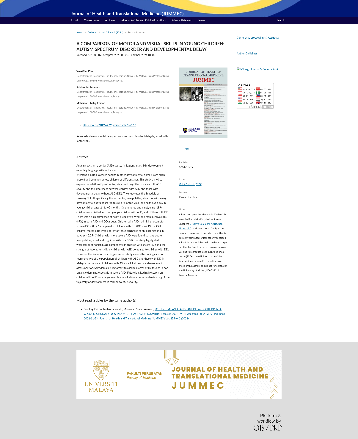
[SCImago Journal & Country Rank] (257, 69)
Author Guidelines (247, 53)
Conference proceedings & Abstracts (258, 38)
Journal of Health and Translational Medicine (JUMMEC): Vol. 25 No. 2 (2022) (144, 318)
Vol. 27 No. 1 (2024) (112, 33)
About (74, 20)
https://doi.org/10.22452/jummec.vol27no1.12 (109, 125)
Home (79, 33)
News (201, 20)
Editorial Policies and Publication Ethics (143, 20)
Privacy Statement (182, 20)
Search (281, 20)
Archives (110, 20)
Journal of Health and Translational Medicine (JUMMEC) (127, 14)
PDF (186, 149)
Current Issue (91, 20)
